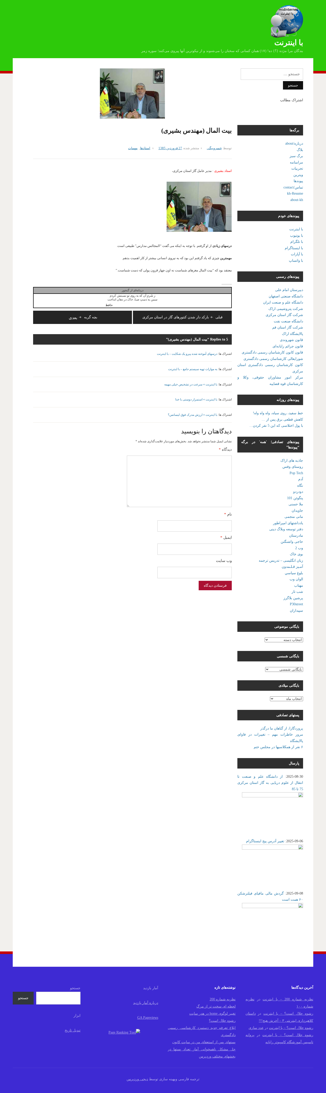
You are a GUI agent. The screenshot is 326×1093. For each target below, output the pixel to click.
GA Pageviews (147, 1018)
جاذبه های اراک (291, 460)
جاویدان (297, 510)
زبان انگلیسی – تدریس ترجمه (281, 560)
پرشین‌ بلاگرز (293, 598)
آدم (300, 479)
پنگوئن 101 (295, 498)
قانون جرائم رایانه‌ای (288, 346)
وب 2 (299, 548)
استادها (145, 148)
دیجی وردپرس (137, 1079)
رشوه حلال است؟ (222, 1021)
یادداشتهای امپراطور (288, 523)
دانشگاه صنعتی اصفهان (286, 296)
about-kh (296, 200)
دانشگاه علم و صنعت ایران (283, 302)
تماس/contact (293, 187)
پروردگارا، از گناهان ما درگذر (281, 728)
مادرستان (296, 535)
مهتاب (298, 585)
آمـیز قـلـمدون (292, 567)
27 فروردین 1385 (170, 148)
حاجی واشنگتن (292, 542)
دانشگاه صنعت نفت (288, 321)
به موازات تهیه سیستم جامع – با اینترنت (192, 369)
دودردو (298, 492)
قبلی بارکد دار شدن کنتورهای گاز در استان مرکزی (182, 317)
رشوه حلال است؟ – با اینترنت (288, 1013)
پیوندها (298, 181)
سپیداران (296, 610)
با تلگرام (296, 242)
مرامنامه (296, 162)
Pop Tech (296, 473)
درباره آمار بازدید (145, 1003)
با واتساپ (296, 260)
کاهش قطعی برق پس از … (282, 419)
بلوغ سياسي (294, 573)
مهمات (133, 148)
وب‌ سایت (224, 561)
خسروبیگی (214, 148)
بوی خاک (296, 554)
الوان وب (296, 579)
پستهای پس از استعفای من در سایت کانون (204, 1042)
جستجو (75, 988)
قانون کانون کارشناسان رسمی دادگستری (272, 352)
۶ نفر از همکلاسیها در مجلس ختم (278, 747)
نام (228, 514)
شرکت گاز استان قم (287, 327)
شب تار (297, 592)
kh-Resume (295, 193)
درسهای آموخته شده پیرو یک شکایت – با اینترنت (187, 354)
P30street (296, 604)
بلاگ (300, 150)
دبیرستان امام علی (289, 290)
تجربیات (297, 168)
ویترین (298, 175)
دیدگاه (225, 449)
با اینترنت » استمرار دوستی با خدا (196, 399)
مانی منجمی (293, 517)
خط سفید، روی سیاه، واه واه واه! (278, 413)
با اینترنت (288, 42)
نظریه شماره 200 (223, 999)
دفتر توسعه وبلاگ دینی (286, 529)
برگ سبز (296, 156)
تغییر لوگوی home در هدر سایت (212, 1013)
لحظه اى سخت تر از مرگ (216, 1006)
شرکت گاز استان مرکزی (284, 315)
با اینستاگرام (294, 248)
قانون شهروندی (291, 340)
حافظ (109, 305)
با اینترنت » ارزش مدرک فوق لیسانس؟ (192, 415)
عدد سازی (256, 1028)
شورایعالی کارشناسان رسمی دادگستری (273, 359)
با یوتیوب (296, 235)
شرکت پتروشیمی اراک (285, 309)
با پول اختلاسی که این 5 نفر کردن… (276, 426)
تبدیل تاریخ (72, 1030)
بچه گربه (83, 317)
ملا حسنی (296, 504)
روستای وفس (292, 467)
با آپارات (297, 254)
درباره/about (294, 143)
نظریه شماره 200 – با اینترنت (288, 999)
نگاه (300, 485)
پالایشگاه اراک (292, 334)
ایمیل (226, 537)
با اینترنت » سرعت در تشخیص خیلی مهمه (190, 384)
